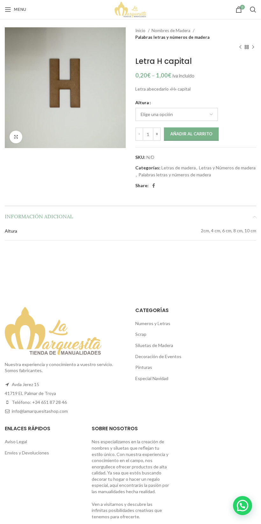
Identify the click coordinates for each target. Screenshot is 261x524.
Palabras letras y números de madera (172, 37)
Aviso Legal (16, 441)
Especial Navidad (151, 378)
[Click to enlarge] (16, 137)
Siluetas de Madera (154, 345)
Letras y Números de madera (227, 167)
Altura (142, 102)
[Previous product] (240, 47)
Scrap (140, 334)
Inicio (140, 30)
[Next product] (253, 47)
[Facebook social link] (153, 185)
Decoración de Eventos (158, 356)
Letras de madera (178, 167)
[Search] (253, 9)
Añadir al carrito (191, 133)
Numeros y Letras (152, 323)
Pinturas (143, 367)
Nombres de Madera (171, 30)
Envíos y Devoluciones (27, 452)
